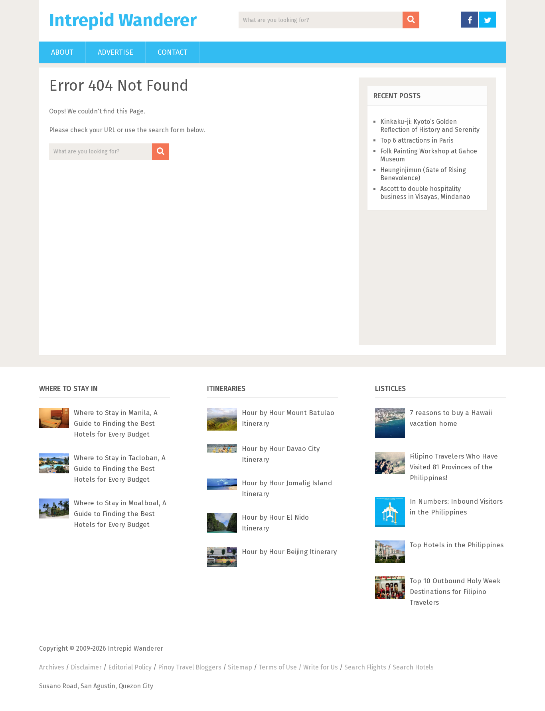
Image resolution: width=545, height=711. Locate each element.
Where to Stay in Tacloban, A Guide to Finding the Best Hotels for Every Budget (120, 469)
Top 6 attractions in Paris (417, 140)
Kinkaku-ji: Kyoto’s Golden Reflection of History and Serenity (430, 125)
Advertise (115, 52)
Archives (51, 667)
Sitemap (240, 667)
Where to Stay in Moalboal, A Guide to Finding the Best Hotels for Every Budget (120, 514)
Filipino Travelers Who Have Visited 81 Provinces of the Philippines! (454, 467)
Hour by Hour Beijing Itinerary (289, 552)
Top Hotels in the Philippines (457, 545)
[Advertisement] (427, 272)
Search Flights (365, 667)
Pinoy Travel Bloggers (189, 667)
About (62, 52)
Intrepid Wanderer (123, 20)
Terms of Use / (281, 667)
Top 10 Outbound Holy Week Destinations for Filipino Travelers (455, 592)
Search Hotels (413, 667)
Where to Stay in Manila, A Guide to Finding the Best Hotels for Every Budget (116, 424)
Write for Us (320, 667)
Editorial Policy (130, 667)
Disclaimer (86, 667)
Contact (173, 52)
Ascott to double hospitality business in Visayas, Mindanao (425, 193)
